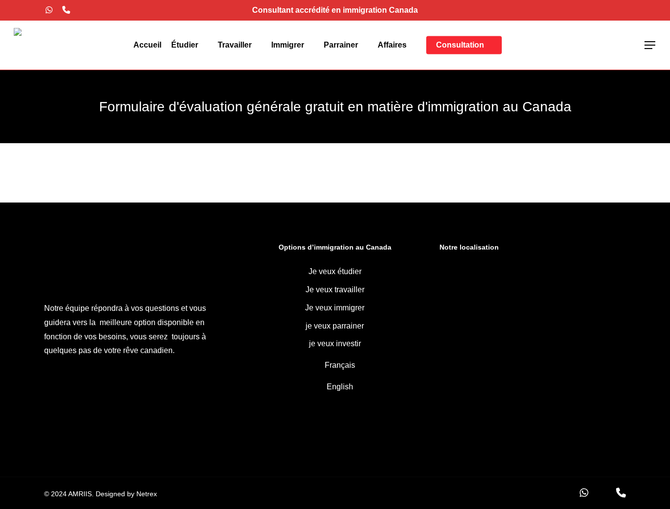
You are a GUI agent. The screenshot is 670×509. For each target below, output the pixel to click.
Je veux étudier (335, 271)
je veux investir (335, 343)
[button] (650, 45)
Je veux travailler (335, 289)
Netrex (146, 494)
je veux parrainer (335, 326)
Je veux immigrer (334, 308)
